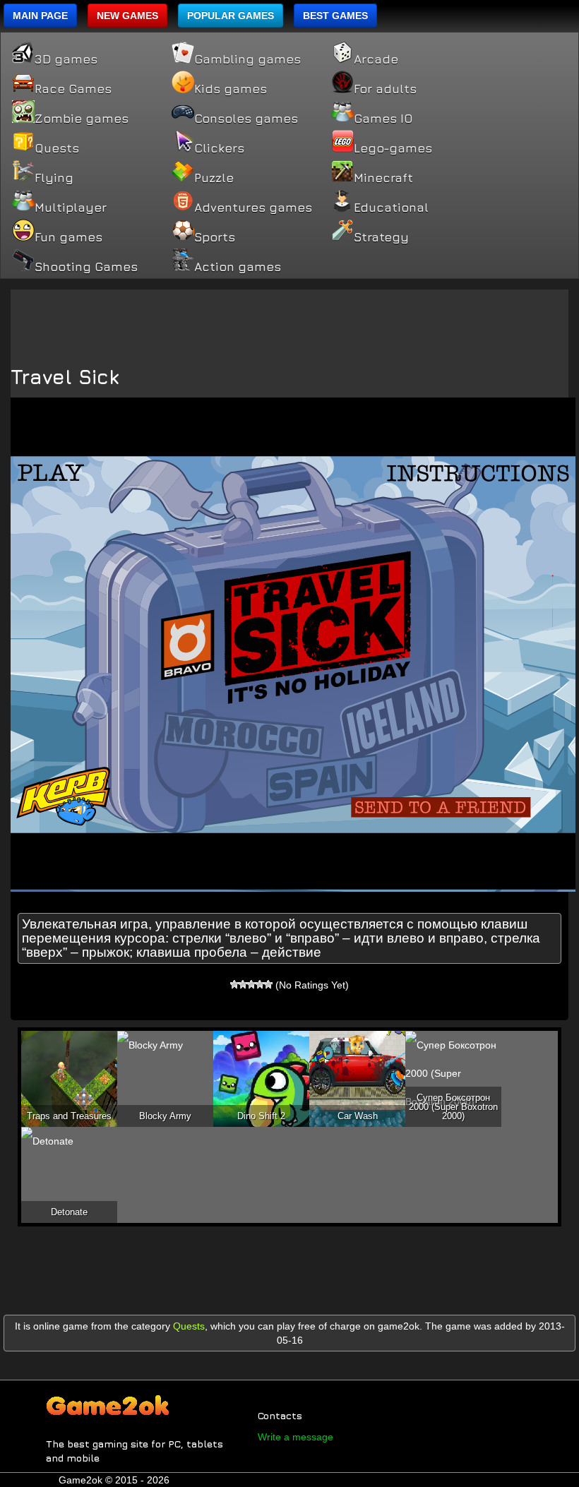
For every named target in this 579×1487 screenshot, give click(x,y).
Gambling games (247, 59)
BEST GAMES (335, 15)
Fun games (68, 237)
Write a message (295, 1437)
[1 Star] (234, 984)
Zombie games (82, 119)
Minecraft (383, 178)
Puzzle (214, 178)
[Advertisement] (289, 321)
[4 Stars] (260, 984)
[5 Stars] (268, 984)
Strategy (381, 237)
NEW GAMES (127, 15)
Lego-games (393, 148)
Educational (391, 208)
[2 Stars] (243, 984)
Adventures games (253, 208)
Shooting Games (86, 267)
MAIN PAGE (40, 15)
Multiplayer (71, 208)
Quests (57, 148)
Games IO (383, 119)
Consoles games (246, 119)
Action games (237, 267)
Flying (54, 178)
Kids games (230, 89)
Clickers (219, 148)
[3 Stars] (251, 984)
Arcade (376, 59)
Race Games (73, 89)
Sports (214, 237)
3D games (66, 59)
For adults (385, 89)
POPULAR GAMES (230, 15)
